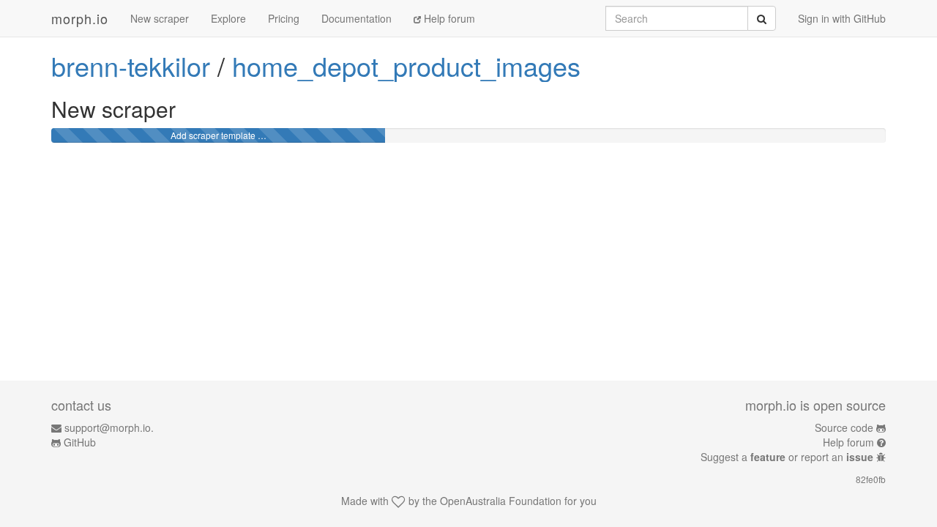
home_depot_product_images (406, 65)
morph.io (79, 18)
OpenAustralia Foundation (500, 500)
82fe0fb (871, 479)
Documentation (356, 18)
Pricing (283, 18)
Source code (844, 427)
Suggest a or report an (787, 456)
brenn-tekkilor (130, 65)
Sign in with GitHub (842, 18)
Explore (228, 18)
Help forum (448, 18)
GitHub (80, 442)
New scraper (159, 18)
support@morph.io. (109, 427)
